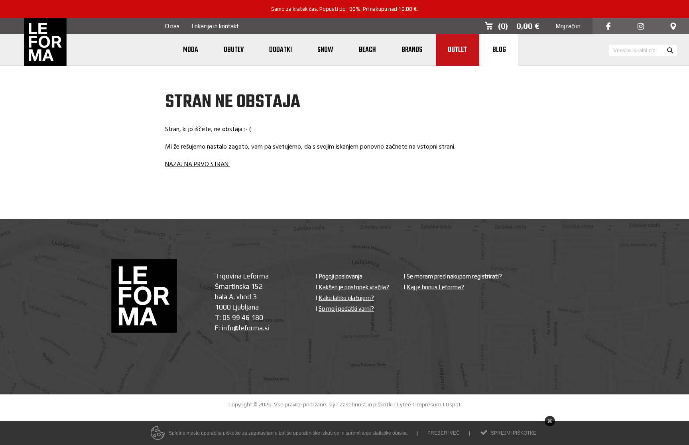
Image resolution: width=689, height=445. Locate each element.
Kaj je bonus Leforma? (435, 287)
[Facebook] (608, 27)
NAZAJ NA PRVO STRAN (197, 164)
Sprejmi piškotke (513, 433)
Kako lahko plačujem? (346, 297)
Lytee (404, 404)
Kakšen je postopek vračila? (354, 287)
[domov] (45, 42)
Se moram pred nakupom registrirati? (454, 276)
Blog (499, 50)
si (266, 328)
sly (332, 404)
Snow (325, 50)
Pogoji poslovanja (340, 276)
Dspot (453, 404)
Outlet (457, 50)
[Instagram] (641, 27)
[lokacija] (673, 27)
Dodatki (280, 50)
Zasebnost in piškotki (366, 404)
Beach (367, 50)
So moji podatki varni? (346, 308)
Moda (190, 50)
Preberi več (443, 433)
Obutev (234, 50)
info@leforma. (243, 328)
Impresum (428, 404)
